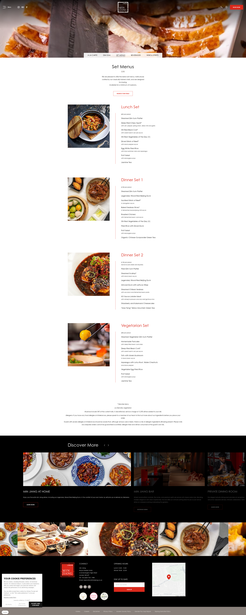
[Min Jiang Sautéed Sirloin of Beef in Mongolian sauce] (123, 539)
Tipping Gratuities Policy (162, 611)
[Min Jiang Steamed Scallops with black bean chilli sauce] (53, 539)
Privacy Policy (108, 611)
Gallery (78, 611)
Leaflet (177, 595)
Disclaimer (96, 611)
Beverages (136, 55)
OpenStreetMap (182, 595)
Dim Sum (107, 55)
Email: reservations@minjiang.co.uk (90, 580)
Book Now (236, 7)
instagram (18, 7)
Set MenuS (120, 55)
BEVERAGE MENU (142, 509)
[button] (104, 445)
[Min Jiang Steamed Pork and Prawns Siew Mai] (193, 539)
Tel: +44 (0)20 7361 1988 (222, 7)
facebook (26, 7)
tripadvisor (22, 7)
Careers (86, 611)
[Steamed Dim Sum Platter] (123, 29)
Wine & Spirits (152, 55)
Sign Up (129, 589)
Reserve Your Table (123, 93)
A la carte (92, 55)
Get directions (226, 7)
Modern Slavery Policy (123, 611)
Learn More (31, 504)
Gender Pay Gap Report (143, 611)
